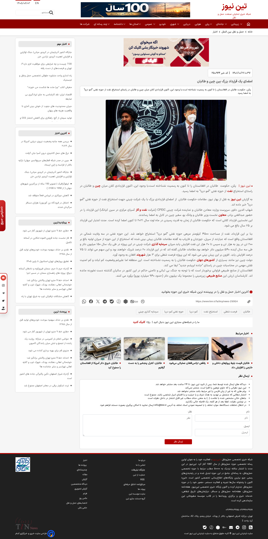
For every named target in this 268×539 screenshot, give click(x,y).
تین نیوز (236, 199)
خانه (250, 32)
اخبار (215, 32)
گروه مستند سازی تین (135, 498)
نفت (229, 191)
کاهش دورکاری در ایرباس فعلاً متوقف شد (48, 195)
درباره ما (141, 460)
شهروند (140, 255)
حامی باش (82, 507)
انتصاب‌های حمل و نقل (76, 503)
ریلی (207, 24)
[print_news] (143, 301)
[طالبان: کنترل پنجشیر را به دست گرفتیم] (144, 348)
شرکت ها (85, 24)
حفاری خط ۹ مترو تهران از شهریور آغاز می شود (46, 230)
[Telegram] (3, 293)
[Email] (3, 278)
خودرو (162, 24)
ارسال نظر (178, 442)
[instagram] (244, 527)
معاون (222, 215)
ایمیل (247, 426)
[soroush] (119, 301)
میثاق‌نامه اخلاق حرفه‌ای (134, 484)
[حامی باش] (3, 309)
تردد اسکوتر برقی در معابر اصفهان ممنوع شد (46, 385)
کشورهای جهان (206, 260)
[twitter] (98, 301)
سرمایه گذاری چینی (148, 312)
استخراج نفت (210, 312)
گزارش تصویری (81, 488)
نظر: (190, 412)
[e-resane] (22, 464)
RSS (142, 479)
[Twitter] (3, 301)
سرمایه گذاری (159, 244)
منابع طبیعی (214, 276)
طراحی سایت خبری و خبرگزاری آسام (31, 533)
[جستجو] (51, 13)
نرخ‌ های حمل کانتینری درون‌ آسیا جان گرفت (47, 153)
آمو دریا (193, 312)
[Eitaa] (224, 527)
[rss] (251, 527)
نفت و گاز (141, 210)
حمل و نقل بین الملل (233, 32)
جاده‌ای (220, 24)
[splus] (211, 527)
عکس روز (83, 498)
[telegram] (105, 301)
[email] (231, 527)
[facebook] (91, 301)
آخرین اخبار (61, 133)
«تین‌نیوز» (216, 459)
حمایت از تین (139, 475)
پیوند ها (141, 489)
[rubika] (126, 301)
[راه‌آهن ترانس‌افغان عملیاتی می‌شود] (188, 348)
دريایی (187, 24)
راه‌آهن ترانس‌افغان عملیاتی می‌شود (187, 363)
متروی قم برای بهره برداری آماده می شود (48, 350)
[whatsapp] (84, 301)
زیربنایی (235, 24)
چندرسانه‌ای (82, 469)
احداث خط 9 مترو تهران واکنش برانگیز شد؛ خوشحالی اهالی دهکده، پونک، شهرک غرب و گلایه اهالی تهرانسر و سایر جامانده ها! (47, 285)
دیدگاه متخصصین (79, 484)
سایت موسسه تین (137, 494)
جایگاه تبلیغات (138, 470)
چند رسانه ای (100, 24)
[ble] (112, 301)
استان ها (133, 24)
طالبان (246, 312)
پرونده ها (82, 465)
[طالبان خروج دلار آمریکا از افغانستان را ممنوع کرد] (100, 348)
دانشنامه (118, 24)
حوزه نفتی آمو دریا (173, 312)
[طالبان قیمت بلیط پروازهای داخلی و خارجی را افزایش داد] (232, 348)
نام (248, 412)
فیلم (85, 493)
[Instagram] (3, 286)
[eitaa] (134, 301)
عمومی (149, 24)
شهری (173, 24)
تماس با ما (140, 465)
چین (97, 186)
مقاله (85, 474)
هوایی (198, 24)
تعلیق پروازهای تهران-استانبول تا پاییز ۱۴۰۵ (47, 261)
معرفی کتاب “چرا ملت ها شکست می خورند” (49, 87)
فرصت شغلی (230, 312)
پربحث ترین (60, 312)
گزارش (84, 479)
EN (37, 3)
